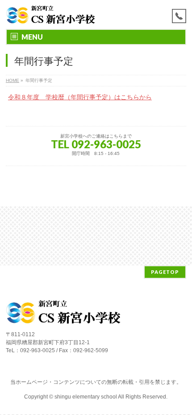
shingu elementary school (86, 397)
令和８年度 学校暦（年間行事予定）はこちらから (80, 97)
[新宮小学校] (51, 14)
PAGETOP (165, 272)
